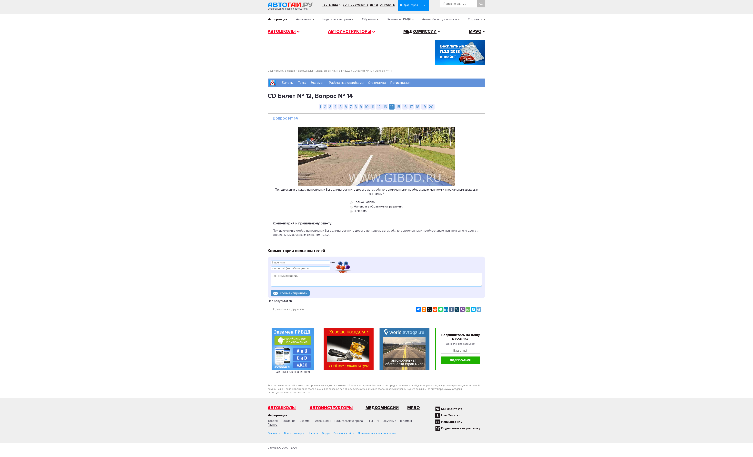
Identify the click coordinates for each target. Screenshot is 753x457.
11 (372, 106)
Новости (313, 433)
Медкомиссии (420, 31)
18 (417, 106)
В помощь (406, 421)
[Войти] (343, 262)
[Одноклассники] (424, 309)
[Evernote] (440, 309)
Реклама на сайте (344, 433)
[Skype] (473, 309)
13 (385, 106)
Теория (273, 421)
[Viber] (462, 309)
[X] (429, 309)
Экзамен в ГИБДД (399, 19)
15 (398, 106)
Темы (302, 83)
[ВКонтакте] (418, 309)
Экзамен (317, 83)
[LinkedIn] (446, 309)
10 (367, 106)
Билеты (287, 83)
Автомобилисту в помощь (439, 19)
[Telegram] (479, 309)
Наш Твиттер (450, 415)
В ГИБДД (373, 421)
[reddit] (435, 309)
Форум (326, 433)
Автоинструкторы (349, 31)
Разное (272, 424)
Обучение (369, 19)
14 (392, 106)
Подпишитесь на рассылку (460, 428)
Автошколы (304, 19)
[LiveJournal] (457, 309)
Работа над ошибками (346, 83)
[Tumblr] (451, 309)
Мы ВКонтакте (451, 409)
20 (431, 106)
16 (405, 106)
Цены (374, 4)
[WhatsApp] (468, 309)
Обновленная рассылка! (460, 343)
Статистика (377, 83)
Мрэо (413, 407)
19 (424, 106)
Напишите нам (452, 422)
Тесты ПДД (330, 4)
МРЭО (475, 31)
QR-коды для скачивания (293, 372)
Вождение (289, 421)
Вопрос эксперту (355, 4)
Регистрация (400, 83)
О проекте (387, 4)
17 (411, 106)
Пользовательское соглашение (377, 433)
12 (379, 106)
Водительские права (337, 19)
